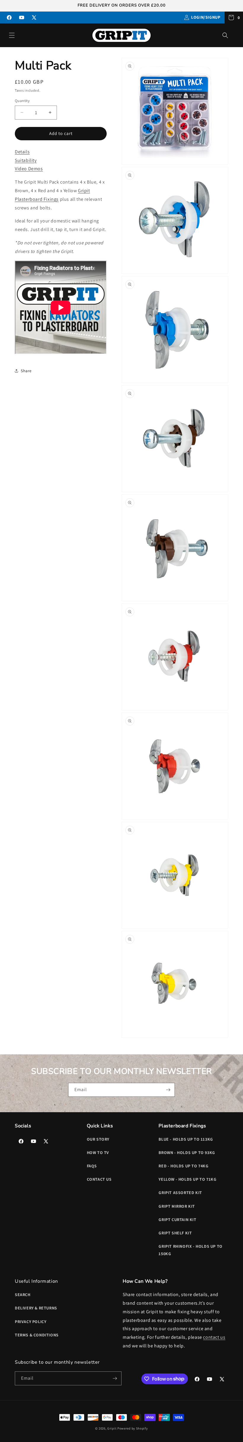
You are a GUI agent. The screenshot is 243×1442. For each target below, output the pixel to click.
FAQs (92, 1166)
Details (22, 152)
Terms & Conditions (37, 1335)
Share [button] (26, 370)
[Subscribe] (168, 1090)
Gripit (111, 1428)
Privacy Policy (30, 1321)
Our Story (98, 1139)
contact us (214, 1337)
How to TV (98, 1152)
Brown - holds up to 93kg (187, 1152)
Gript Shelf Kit (175, 1233)
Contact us (99, 1179)
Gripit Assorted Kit (180, 1192)
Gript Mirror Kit (177, 1206)
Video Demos (29, 168)
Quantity (22, 100)
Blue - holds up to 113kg (186, 1139)
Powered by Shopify (132, 1428)
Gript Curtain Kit (177, 1219)
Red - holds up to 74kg (183, 1166)
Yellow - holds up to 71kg (187, 1179)
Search (23, 1294)
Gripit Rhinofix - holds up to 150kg (190, 1250)
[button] (11, 35)
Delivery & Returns (36, 1308)
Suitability (26, 160)
